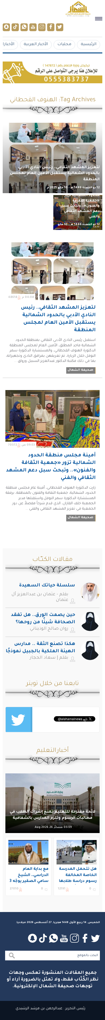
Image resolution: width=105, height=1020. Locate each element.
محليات (64, 44)
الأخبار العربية (36, 44)
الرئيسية (88, 44)
